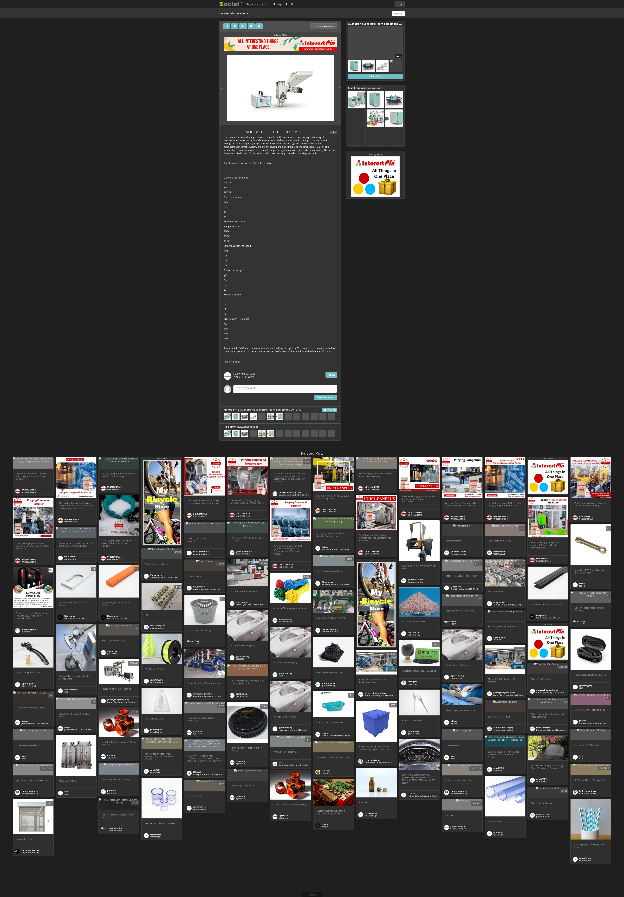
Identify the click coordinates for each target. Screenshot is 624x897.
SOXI (281, 762)
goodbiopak (156, 729)
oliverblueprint (28, 629)
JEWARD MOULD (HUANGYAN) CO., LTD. (340, 735)
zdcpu (325, 824)
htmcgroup (370, 890)
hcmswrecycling (330, 629)
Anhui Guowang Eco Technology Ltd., (511, 695)
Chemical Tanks (415, 839)
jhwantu (326, 771)
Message (277, 4)
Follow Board (329, 409)
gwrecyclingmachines (504, 692)
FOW (583, 621)
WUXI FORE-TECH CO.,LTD (76, 618)
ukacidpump (242, 886)
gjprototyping (242, 656)
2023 (66, 692)
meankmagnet (157, 625)
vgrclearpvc (499, 832)
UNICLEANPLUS (28, 490)
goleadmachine (415, 579)
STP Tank (68, 886)
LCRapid (412, 793)
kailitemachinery (587, 791)
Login (400, 4)
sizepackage (371, 813)
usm (581, 756)
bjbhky (453, 721)
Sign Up (398, 13)
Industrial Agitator (245, 888)
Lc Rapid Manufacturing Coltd (422, 796)
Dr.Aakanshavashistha (290, 492)
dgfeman (197, 731)
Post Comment (325, 397)
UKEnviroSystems (416, 837)
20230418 (240, 659)
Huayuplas (69, 616)
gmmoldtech (199, 807)
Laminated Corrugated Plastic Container (385, 762)
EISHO (582, 583)
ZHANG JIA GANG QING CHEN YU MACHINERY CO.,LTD (175, 577)
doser (228, 361)
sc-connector (285, 619)
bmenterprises (543, 881)
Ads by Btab (280, 35)
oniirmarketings (330, 885)
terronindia (70, 841)
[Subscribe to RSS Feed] (286, 4)
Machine (68, 843)
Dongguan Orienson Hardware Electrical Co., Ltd (559, 730)
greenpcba (112, 651)
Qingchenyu (156, 575)
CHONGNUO (241, 694)
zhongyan (412, 681)
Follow (331, 374)
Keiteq (325, 547)
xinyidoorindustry (30, 850)
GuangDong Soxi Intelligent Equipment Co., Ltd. (270, 409)
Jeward (325, 733)
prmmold (111, 790)
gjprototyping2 (457, 678)
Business (25, 631)
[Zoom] (251, 26)
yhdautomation (458, 826)
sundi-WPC (541, 779)
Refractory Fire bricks (332, 887)
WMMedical (499, 551)
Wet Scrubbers (200, 852)
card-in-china (115, 828)
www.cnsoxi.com (325, 26)
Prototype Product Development (337, 549)
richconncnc (414, 632)
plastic (236, 361)
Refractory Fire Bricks (546, 883)
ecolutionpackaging (503, 727)
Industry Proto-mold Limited (293, 730)
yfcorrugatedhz (372, 760)
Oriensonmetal (71, 689)
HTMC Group (371, 893)
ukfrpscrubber (200, 850)
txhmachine (70, 556)
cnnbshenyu (585, 858)
